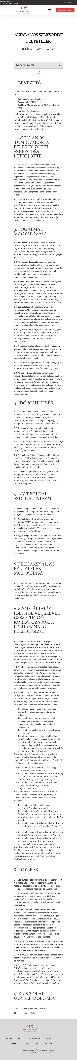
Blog (36, 1043)
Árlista (26, 1043)
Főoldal (9, 1038)
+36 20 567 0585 (28, 1013)
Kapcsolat (48, 1043)
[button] (50, 10)
